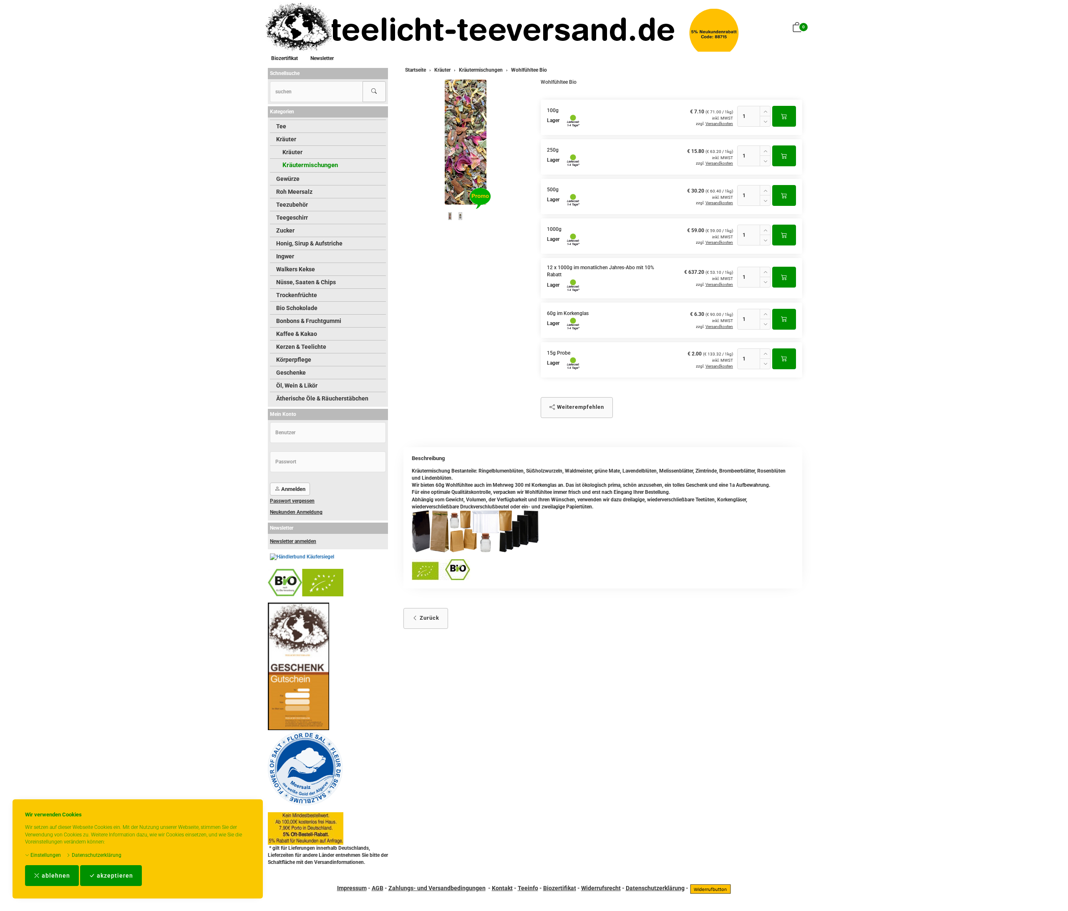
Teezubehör (292, 204)
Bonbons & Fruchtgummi (308, 321)
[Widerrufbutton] (710, 888)
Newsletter (322, 58)
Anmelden (292, 489)
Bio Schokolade (296, 308)
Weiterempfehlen (579, 407)
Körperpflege (293, 359)
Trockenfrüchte (296, 295)
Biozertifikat (284, 58)
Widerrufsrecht (601, 888)
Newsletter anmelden (293, 541)
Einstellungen (45, 855)
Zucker (285, 230)
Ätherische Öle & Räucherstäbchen (322, 398)
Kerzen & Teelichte (301, 346)
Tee (281, 126)
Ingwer (285, 256)
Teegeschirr (292, 217)
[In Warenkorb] (784, 116)
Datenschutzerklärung (96, 855)
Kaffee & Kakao (296, 333)
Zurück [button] (428, 618)
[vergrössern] (465, 142)
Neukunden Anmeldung (296, 512)
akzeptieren (114, 875)
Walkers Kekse (295, 269)
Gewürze (288, 178)
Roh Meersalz (294, 191)
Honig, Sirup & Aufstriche (309, 243)
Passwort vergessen (292, 501)
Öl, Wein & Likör (296, 385)
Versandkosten (719, 123)
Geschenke (291, 372)
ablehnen (55, 875)
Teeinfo (528, 888)
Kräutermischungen (310, 165)
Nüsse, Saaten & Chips (306, 282)
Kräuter (286, 139)
